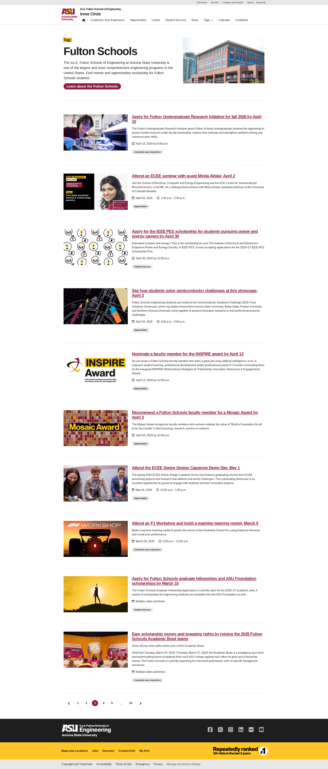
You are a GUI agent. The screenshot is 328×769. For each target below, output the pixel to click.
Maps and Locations (75, 750)
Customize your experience (147, 152)
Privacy (158, 764)
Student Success (142, 267)
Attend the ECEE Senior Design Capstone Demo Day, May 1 (186, 467)
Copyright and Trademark (77, 764)
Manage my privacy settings (183, 764)
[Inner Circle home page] (83, 20)
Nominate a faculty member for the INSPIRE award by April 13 (187, 354)
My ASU (214, 3)
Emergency (142, 764)
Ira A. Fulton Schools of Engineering (100, 9)
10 (130, 703)
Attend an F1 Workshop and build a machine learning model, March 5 (195, 523)
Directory (108, 750)
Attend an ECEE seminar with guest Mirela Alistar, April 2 (183, 176)
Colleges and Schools (233, 3)
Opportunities (140, 206)
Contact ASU (127, 750)
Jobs (95, 750)
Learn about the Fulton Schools (92, 86)
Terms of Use (124, 764)
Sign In (250, 3)
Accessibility (104, 764)
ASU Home (202, 3)
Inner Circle (90, 14)
